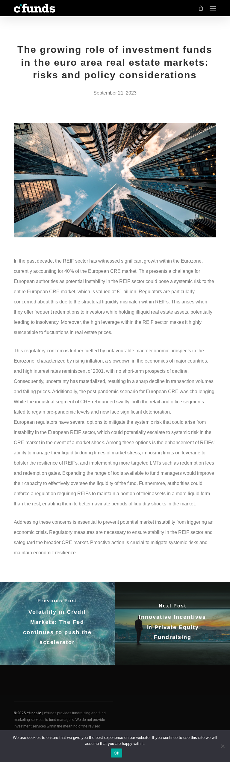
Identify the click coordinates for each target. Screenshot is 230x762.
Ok (116, 753)
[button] (213, 8)
